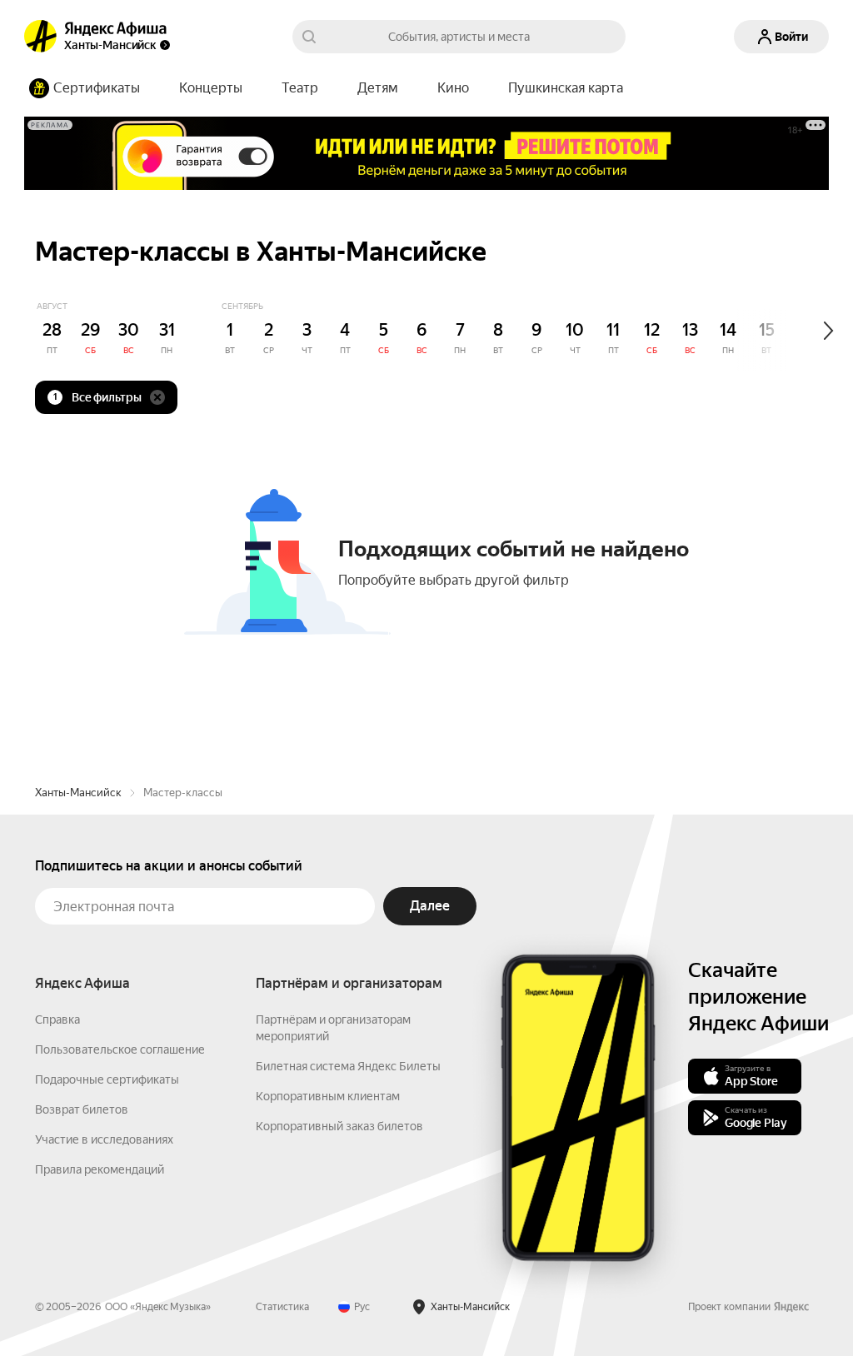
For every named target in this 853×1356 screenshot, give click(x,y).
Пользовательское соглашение (120, 1049)
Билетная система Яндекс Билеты (348, 1066)
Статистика (282, 1307)
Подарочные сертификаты (107, 1079)
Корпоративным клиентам (328, 1096)
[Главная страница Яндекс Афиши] (40, 36)
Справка (57, 1019)
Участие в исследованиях (104, 1139)
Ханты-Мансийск (78, 792)
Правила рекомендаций (99, 1169)
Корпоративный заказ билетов (339, 1126)
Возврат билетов (81, 1109)
